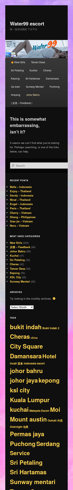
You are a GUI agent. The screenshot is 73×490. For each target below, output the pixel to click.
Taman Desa (38, 62)
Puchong (55, 86)
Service (20, 453)
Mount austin (28, 419)
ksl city (20, 390)
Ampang (15, 94)
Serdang (48, 443)
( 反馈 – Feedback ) (21, 103)
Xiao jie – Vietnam (21, 221)
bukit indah (26, 326)
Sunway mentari (32, 481)
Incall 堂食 (16, 363)
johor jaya (24, 380)
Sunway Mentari (35, 86)
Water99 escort (27, 23)
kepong (49, 380)
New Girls (19, 62)
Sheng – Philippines (22, 217)
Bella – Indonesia (21, 187)
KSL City (15, 277)
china (34, 338)
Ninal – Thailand (20, 200)
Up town (15, 86)
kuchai (19, 409)
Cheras (47, 70)
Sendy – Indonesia (21, 195)
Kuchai (33, 70)
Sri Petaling (17, 70)
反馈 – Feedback (20, 247)
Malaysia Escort (39, 411)
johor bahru (26, 370)
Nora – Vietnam (19, 225)
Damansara (52, 78)
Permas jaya (27, 433)
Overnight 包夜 (19, 427)
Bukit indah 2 (50, 328)
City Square (26, 346)
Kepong (15, 78)
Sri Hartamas (33, 78)
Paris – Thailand (20, 208)
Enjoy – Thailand (20, 191)
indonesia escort (34, 363)
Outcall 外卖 (55, 420)
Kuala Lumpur (29, 399)
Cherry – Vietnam (21, 213)
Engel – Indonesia (21, 204)
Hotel (49, 356)
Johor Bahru (33, 94)
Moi (55, 409)
